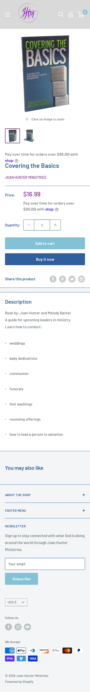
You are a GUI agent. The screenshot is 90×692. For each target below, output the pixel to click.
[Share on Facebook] (53, 279)
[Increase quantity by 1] (55, 225)
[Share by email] (81, 279)
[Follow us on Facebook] (8, 626)
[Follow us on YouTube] (27, 626)
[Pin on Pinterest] (62, 279)
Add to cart (45, 243)
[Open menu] (7, 15)
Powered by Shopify (19, 682)
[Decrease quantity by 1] (29, 225)
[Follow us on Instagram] (18, 626)
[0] (81, 14)
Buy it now (45, 259)
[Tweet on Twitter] (72, 279)
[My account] (70, 14)
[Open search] (61, 14)
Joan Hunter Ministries (25, 177)
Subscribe (21, 578)
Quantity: (12, 225)
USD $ (12, 602)
